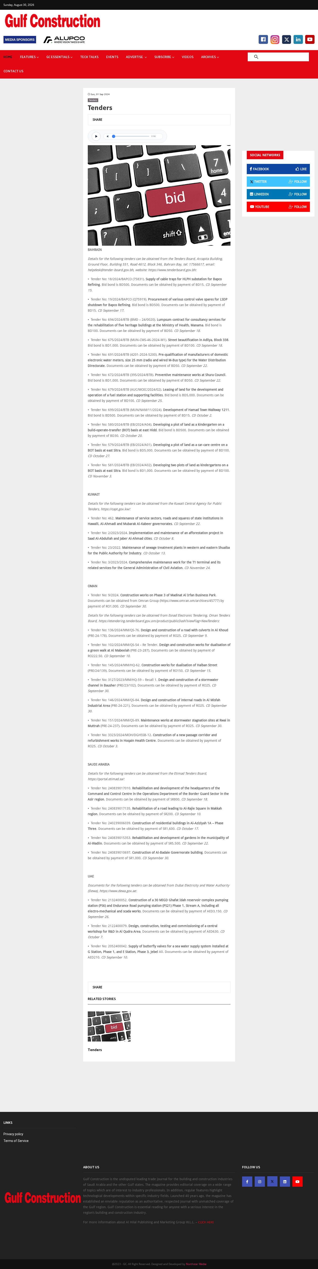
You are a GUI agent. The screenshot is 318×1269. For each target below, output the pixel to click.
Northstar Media (196, 1264)
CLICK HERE (206, 1222)
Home (7, 57)
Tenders (93, 100)
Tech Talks (89, 57)
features (28, 57)
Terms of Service (16, 1141)
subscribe (162, 57)
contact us (13, 71)
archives (208, 57)
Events (112, 57)
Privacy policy (13, 1134)
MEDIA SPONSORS (19, 39)
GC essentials (57, 57)
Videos (187, 57)
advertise (135, 57)
